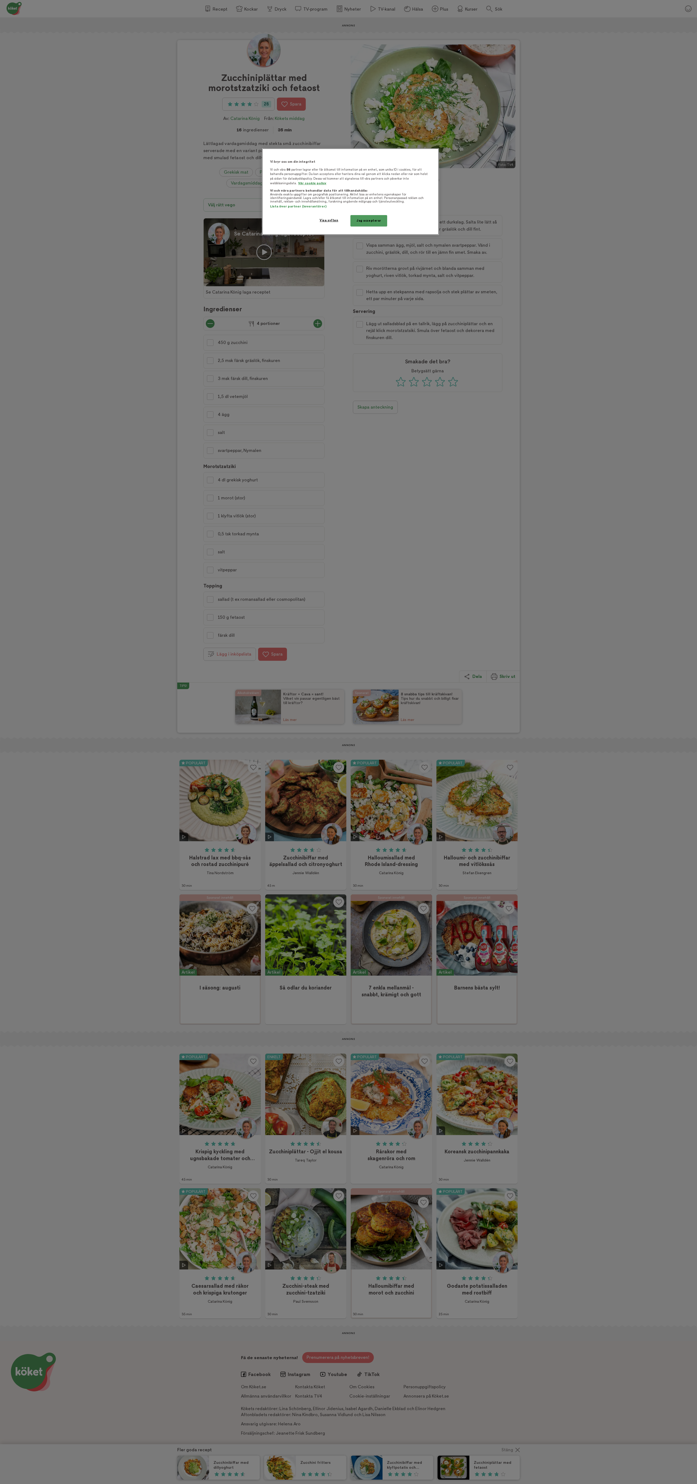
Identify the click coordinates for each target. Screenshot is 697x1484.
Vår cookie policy (312, 183)
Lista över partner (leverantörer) (298, 206)
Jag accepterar (368, 220)
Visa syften (329, 220)
